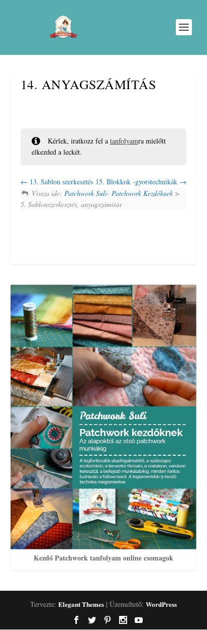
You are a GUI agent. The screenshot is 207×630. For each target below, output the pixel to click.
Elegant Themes (81, 604)
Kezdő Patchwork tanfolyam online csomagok (103, 557)
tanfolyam (124, 141)
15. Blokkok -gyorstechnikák (137, 181)
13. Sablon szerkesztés (60, 181)
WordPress (161, 604)
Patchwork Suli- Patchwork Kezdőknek (118, 193)
